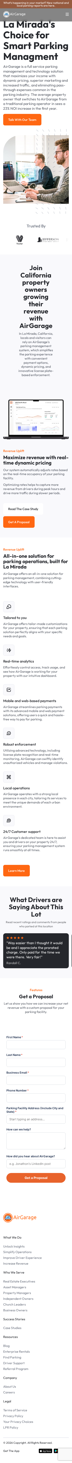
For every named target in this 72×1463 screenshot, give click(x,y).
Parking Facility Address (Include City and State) (34, 1109)
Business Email (17, 1072)
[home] (14, 14)
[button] (65, 14)
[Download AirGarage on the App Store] (45, 1451)
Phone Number (17, 1090)
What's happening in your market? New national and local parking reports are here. (36, 4)
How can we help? (18, 1129)
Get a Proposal (36, 1178)
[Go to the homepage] (19, 1217)
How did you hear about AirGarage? (30, 1156)
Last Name (14, 1055)
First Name (14, 1037)
